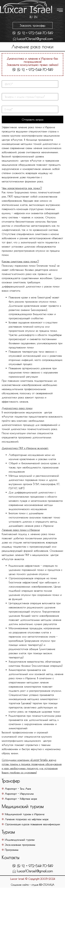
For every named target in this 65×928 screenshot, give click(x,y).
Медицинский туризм (23, 806)
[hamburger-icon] (59, 10)
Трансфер (11, 780)
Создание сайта (20, 884)
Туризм (8, 831)
